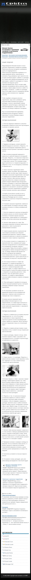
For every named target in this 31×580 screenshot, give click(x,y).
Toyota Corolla (8, 561)
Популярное (14, 42)
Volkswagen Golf (9, 564)
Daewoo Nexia (8, 547)
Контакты (27, 42)
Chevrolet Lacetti (9, 544)
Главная (3, 42)
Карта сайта (21, 42)
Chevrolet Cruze (9, 541)
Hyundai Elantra (9, 553)
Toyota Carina (8, 558)
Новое (7, 42)
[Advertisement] (15, 24)
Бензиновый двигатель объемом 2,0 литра (18, 56)
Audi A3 (7, 539)
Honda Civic (8, 550)
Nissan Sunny (5, 55)
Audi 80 (7, 536)
